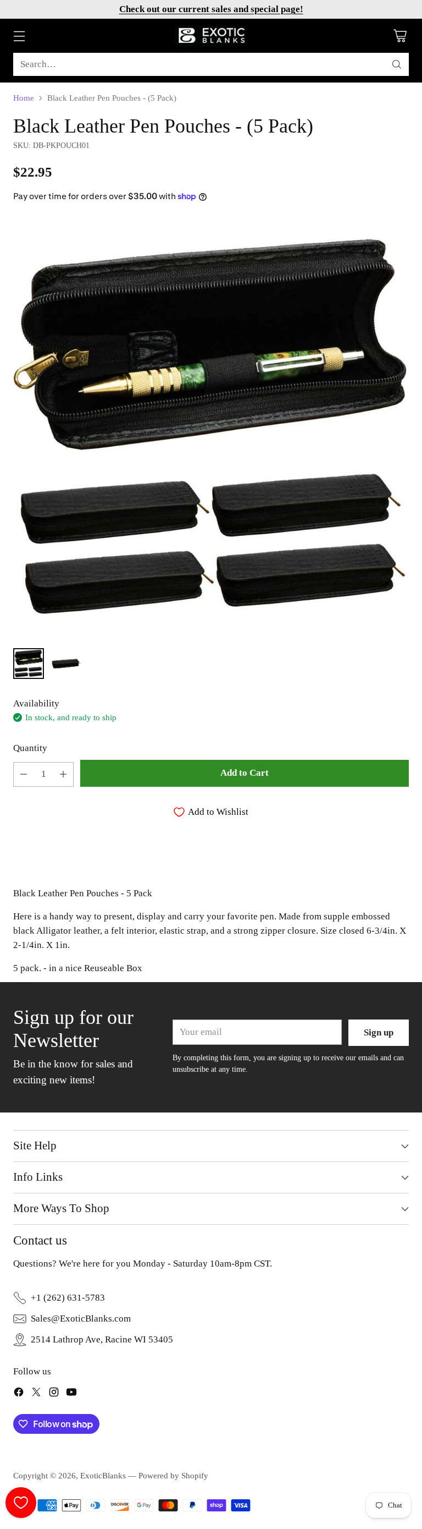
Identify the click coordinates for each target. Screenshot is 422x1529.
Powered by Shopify (173, 1475)
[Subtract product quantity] (24, 774)
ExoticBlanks (103, 1475)
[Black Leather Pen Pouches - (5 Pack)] (211, 428)
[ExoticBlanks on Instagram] (53, 1394)
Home (23, 97)
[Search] (397, 64)
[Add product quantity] (63, 774)
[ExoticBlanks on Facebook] (18, 1394)
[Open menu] (19, 36)
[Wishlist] (20, 1502)
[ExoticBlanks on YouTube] (71, 1394)
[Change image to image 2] (66, 663)
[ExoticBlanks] (211, 36)
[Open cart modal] (399, 36)
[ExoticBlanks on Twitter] (36, 1394)
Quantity (30, 748)
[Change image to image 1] (28, 663)
